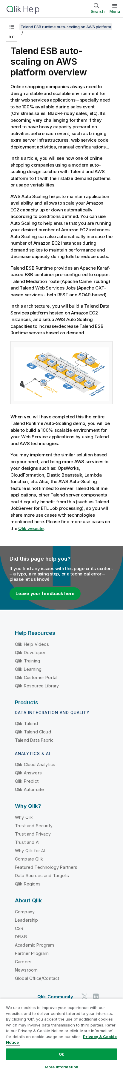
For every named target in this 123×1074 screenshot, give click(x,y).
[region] (61, 1036)
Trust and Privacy (33, 833)
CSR (19, 928)
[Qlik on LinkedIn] (95, 996)
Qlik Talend (26, 723)
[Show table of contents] (11, 26)
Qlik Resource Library (37, 685)
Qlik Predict (27, 781)
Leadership (26, 920)
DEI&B (21, 936)
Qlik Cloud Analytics (35, 764)
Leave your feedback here (45, 593)
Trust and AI (27, 842)
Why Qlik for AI (30, 850)
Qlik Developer (30, 652)
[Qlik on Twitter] (84, 996)
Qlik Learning (28, 669)
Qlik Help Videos (32, 644)
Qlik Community (55, 996)
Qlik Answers (28, 772)
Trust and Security (34, 825)
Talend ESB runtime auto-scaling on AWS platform (66, 26)
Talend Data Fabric (34, 740)
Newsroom (26, 969)
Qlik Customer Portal (36, 677)
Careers (23, 961)
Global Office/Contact (37, 978)
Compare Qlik (29, 858)
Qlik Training (27, 660)
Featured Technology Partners (46, 867)
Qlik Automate (29, 789)
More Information (61, 1066)
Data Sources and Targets (42, 875)
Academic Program (34, 945)
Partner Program (32, 953)
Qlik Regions (28, 883)
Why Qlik (24, 817)
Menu (115, 11)
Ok (61, 1054)
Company (25, 911)
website (31, 528)
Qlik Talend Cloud (33, 731)
